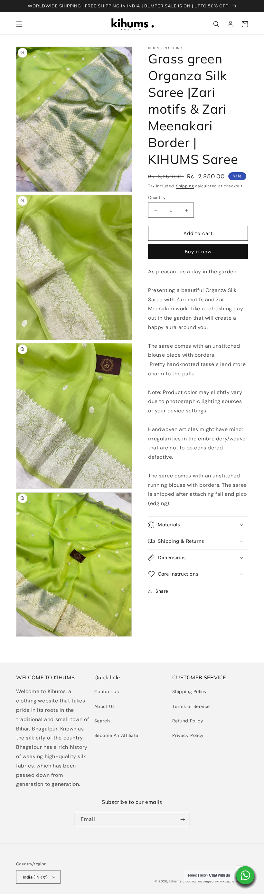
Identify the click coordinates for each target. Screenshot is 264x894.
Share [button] (162, 591)
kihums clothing (183, 881)
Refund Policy (187, 721)
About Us (104, 706)
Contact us (106, 691)
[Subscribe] (182, 819)
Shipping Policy (189, 691)
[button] (19, 24)
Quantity (156, 197)
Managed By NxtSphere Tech (223, 881)
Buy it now (198, 252)
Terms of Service (191, 706)
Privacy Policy (187, 735)
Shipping (185, 186)
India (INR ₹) (35, 877)
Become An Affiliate (116, 735)
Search (102, 721)
